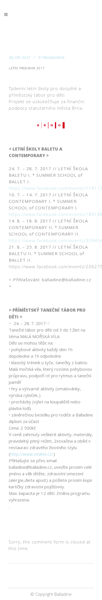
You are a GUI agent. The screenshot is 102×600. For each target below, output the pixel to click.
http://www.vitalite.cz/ (32, 454)
